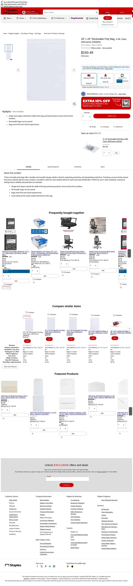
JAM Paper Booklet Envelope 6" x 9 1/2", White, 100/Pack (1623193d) (43, 413)
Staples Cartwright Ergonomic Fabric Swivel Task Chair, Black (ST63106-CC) (73, 252)
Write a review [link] (96, 48)
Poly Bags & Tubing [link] (27, 33)
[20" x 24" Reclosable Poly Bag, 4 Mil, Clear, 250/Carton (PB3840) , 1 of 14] (55, 323)
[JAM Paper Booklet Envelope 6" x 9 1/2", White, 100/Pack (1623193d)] (44, 395)
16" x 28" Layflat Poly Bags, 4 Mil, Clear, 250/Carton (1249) (98, 332)
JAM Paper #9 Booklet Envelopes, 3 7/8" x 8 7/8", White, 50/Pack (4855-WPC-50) (101, 396)
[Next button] (74, 70)
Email (49, 476)
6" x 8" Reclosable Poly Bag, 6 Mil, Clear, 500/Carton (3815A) (115, 140)
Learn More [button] (122, 94)
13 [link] (66, 416)
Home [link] (5, 33)
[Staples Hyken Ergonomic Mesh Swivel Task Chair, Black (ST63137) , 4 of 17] (103, 234)
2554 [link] (10, 256)
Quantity (87, 112)
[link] (23, 2)
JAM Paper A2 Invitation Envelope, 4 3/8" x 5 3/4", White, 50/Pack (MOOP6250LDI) (72, 413)
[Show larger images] (74, 104)
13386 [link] (97, 255)
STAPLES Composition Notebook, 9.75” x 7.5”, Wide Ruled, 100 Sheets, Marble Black (15, 253)
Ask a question (107, 48)
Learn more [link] (109, 68)
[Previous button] (18, 70)
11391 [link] (39, 256)
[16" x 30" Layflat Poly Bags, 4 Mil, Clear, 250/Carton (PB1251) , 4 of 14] (121, 324)
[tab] (28, 167)
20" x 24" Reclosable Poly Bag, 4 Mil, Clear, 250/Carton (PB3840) (55, 331)
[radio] (89, 78)
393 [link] (126, 256)
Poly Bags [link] (38, 33)
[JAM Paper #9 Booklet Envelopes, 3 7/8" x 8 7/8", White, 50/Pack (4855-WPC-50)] (102, 386)
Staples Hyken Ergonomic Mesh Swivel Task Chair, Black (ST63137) (102, 252)
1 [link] (8, 401)
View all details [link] (17, 111)
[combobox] (71, 12)
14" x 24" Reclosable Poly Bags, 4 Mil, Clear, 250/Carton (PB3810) (77, 331)
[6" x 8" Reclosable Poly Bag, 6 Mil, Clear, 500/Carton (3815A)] (91, 148)
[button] (96, 12)
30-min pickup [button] (6, 263)
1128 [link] (68, 255)
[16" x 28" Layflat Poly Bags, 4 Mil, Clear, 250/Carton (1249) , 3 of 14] (99, 324)
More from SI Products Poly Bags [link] (54, 33)
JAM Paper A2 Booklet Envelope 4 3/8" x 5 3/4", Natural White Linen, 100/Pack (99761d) (14, 397)
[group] (16, 253)
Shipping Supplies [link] (14, 33)
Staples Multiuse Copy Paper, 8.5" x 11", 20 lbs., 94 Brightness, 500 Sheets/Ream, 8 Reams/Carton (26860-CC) (44, 253)
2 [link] (124, 416)
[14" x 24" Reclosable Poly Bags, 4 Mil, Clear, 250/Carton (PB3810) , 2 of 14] (77, 323)
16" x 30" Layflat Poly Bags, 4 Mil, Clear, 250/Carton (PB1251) (120, 332)
